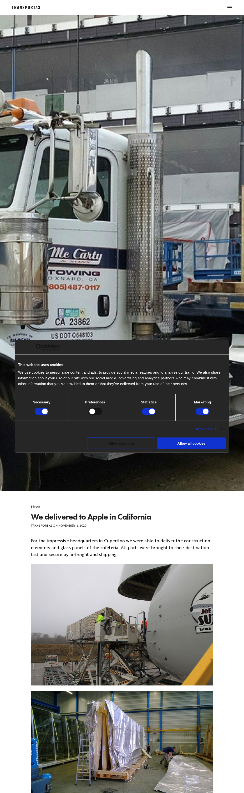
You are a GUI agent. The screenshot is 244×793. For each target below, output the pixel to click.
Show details (205, 429)
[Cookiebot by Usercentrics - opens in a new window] (39, 347)
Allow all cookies (191, 443)
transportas (41, 526)
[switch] (95, 411)
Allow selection (121, 443)
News (36, 507)
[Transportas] (26, 7)
